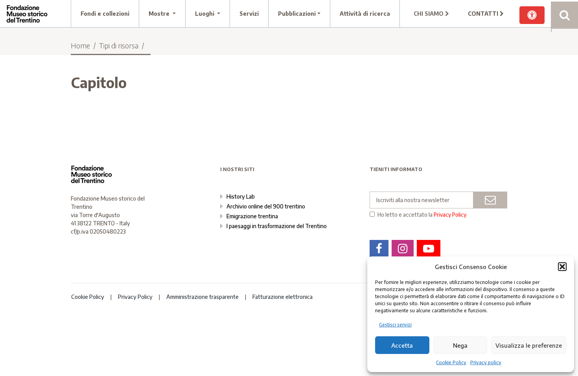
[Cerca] (564, 15)
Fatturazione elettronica (282, 296)
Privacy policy (485, 362)
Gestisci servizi (395, 325)
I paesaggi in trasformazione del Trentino (276, 226)
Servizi (249, 13)
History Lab (240, 196)
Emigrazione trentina (252, 216)
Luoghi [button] (205, 13)
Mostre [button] (160, 13)
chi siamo (429, 13)
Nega (460, 345)
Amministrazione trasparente (202, 296)
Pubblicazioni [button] (297, 13)
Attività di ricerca (365, 13)
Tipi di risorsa (118, 45)
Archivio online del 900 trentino (265, 206)
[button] (562, 267)
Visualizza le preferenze (528, 345)
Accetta (402, 345)
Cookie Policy (451, 362)
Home (80, 45)
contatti (484, 13)
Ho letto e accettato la (421, 215)
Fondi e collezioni (105, 13)
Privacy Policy (450, 214)
